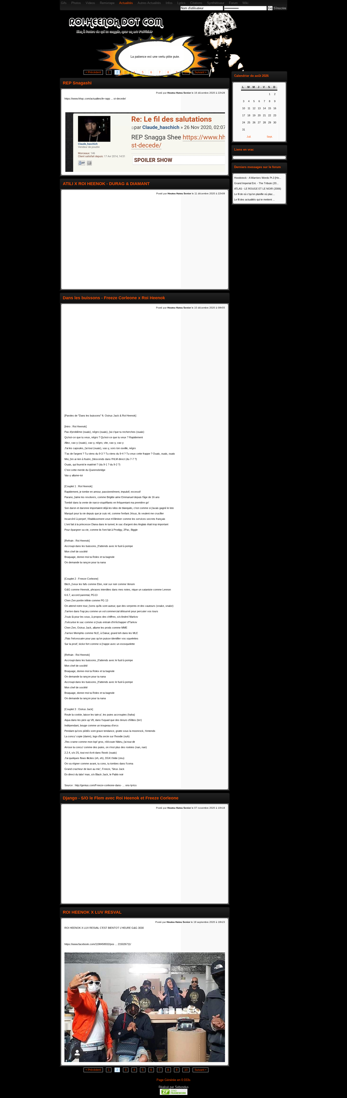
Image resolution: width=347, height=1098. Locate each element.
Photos (76, 3)
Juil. (249, 136)
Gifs (64, 3)
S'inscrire (280, 8)
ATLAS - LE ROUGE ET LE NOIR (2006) (257, 188)
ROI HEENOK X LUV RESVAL (92, 912)
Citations (196, 3)
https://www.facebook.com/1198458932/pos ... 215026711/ (97, 944)
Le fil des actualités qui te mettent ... (254, 199)
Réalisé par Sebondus (174, 1087)
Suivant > (201, 72)
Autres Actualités (149, 3)
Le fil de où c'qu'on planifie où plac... (254, 194)
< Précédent (93, 72)
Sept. (270, 136)
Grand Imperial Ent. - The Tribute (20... (256, 183)
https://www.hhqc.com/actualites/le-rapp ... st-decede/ (95, 98)
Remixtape (107, 3)
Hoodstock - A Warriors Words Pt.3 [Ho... (257, 177)
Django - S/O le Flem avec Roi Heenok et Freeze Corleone (120, 798)
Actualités (126, 3)
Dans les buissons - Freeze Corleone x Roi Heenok (114, 297)
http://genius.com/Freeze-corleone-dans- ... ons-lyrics (106, 785)
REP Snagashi (77, 83)
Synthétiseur (215, 3)
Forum (233, 3)
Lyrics (181, 3)
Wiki (245, 3)
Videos (90, 3)
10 (186, 72)
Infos (169, 3)
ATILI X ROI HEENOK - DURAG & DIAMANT (106, 183)
